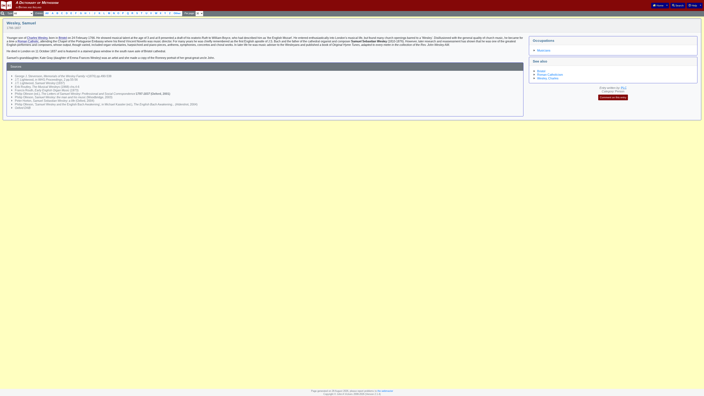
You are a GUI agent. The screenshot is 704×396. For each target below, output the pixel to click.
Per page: (189, 13)
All (47, 13)
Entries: (39, 13)
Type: (10, 13)
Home (659, 5)
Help (694, 5)
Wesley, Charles (547, 78)
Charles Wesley (37, 37)
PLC (624, 87)
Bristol (63, 37)
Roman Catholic (28, 41)
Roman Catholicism (550, 74)
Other (177, 13)
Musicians (543, 50)
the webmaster (385, 391)
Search (679, 5)
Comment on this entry (613, 97)
